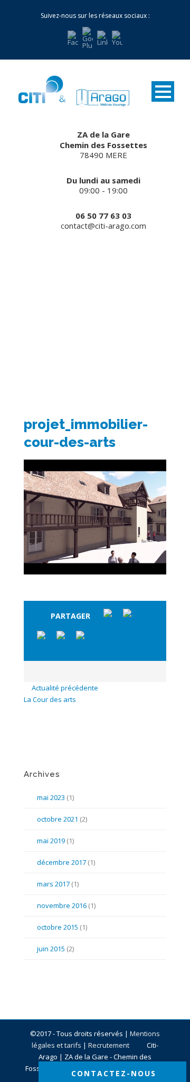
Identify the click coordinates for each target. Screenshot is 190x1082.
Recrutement (109, 1045)
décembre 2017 (61, 862)
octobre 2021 (57, 819)
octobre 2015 (57, 927)
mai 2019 (51, 840)
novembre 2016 (62, 905)
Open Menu (162, 91)
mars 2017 (53, 884)
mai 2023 (51, 797)
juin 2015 (51, 948)
